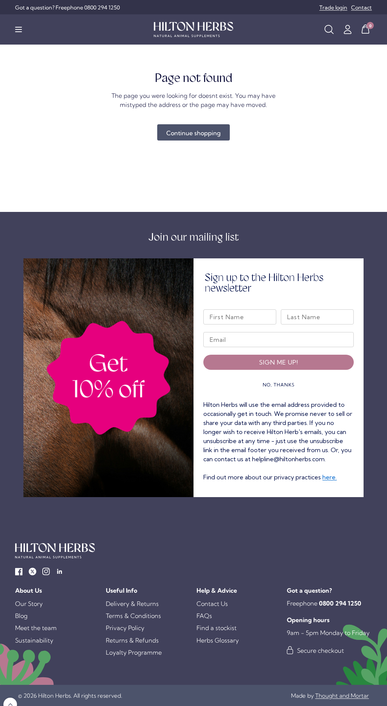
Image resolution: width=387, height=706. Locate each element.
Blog (21, 615)
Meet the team (36, 628)
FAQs (204, 615)
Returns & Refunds (132, 640)
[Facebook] (19, 571)
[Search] (329, 29)
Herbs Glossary (218, 640)
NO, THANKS (279, 385)
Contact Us (212, 603)
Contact (361, 7)
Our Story (29, 603)
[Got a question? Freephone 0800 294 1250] (67, 7)
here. (329, 477)
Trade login (333, 7)
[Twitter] (32, 571)
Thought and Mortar (342, 695)
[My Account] (347, 29)
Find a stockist (217, 628)
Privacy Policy (125, 628)
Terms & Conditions (133, 615)
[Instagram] (46, 571)
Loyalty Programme (134, 652)
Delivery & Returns (132, 603)
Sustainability (34, 640)
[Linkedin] (59, 571)
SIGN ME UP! (278, 362)
